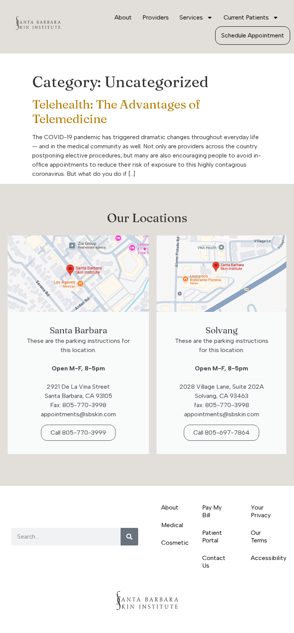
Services (191, 17)
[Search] (129, 536)
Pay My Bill (212, 511)
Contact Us (213, 561)
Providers (155, 17)
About (123, 17)
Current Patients (246, 17)
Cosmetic (174, 542)
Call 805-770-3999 (78, 432)
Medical (172, 525)
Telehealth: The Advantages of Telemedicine (116, 111)
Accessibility (267, 558)
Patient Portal (212, 536)
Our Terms (259, 536)
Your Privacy (261, 511)
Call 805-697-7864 (221, 432)
